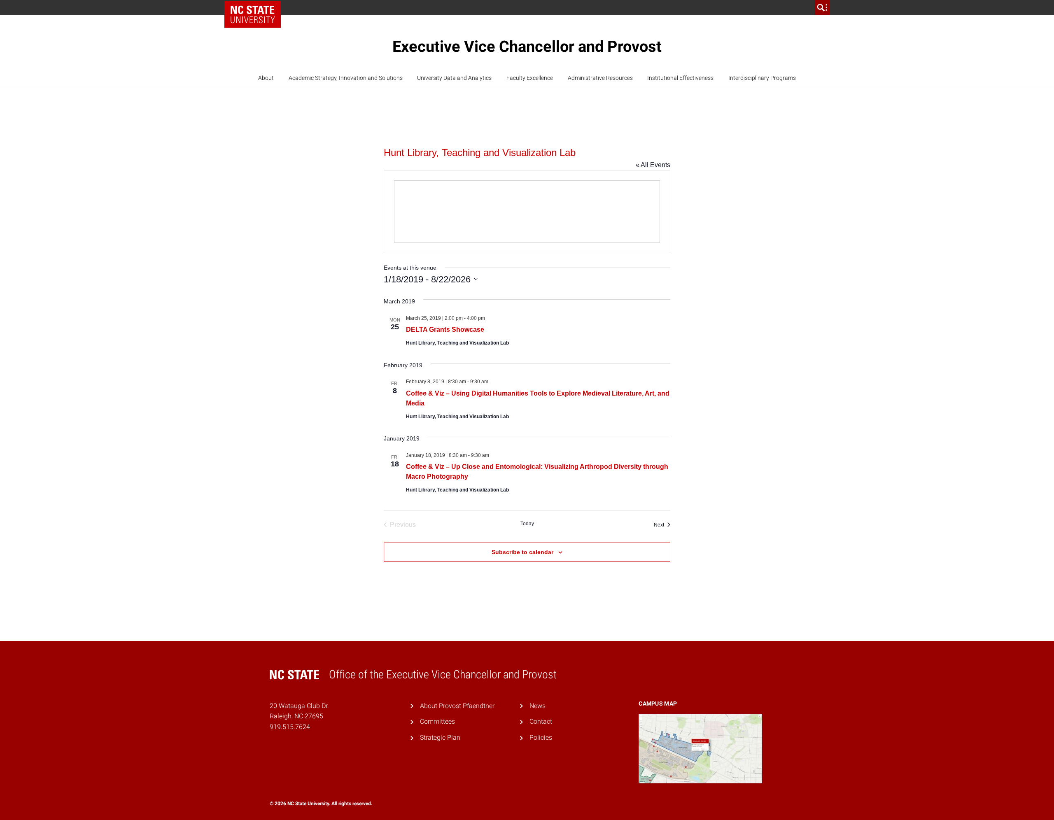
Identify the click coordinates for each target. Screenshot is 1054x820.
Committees (437, 721)
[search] (822, 7)
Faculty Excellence (529, 78)
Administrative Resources (600, 78)
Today (527, 523)
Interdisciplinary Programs (762, 78)
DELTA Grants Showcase (445, 329)
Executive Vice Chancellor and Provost (527, 46)
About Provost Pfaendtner (457, 706)
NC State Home (255, 7)
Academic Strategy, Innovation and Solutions (346, 78)
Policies (540, 737)
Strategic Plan (440, 737)
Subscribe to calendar (522, 552)
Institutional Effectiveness (680, 78)
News (537, 706)
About (266, 78)
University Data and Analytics (454, 78)
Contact (540, 721)
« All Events (653, 164)
